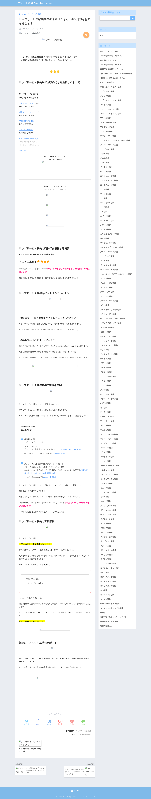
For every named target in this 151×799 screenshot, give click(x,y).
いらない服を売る (107, 82)
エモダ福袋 (104, 207)
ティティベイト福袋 (108, 341)
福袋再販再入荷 (106, 626)
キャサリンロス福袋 (108, 243)
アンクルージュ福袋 (108, 123)
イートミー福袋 (106, 167)
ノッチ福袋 (104, 390)
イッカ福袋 (104, 154)
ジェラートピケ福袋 (108, 283)
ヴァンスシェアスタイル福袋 (111, 608)
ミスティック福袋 (107, 470)
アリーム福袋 (105, 118)
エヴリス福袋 (105, 216)
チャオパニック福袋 (108, 336)
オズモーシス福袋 (107, 221)
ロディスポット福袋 (108, 577)
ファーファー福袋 (107, 421)
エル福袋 (103, 212)
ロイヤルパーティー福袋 (109, 568)
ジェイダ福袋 (105, 278)
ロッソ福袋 (104, 572)
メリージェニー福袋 (108, 510)
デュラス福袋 (105, 359)
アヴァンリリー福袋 (108, 136)
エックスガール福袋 (108, 185)
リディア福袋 (105, 546)
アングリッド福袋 (107, 127)
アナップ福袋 (105, 96)
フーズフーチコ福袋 (108, 443)
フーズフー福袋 (106, 448)
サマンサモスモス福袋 (109, 270)
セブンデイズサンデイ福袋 (110, 323)
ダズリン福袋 (105, 332)
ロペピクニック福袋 (108, 586)
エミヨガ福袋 (105, 194)
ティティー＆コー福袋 (109, 345)
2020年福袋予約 (85, 734)
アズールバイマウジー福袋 (110, 87)
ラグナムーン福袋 (107, 519)
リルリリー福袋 (106, 555)
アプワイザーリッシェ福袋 (110, 100)
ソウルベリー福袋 (107, 327)
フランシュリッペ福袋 (109, 434)
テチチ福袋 (104, 350)
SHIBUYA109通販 (26, 130)
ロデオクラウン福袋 (108, 581)
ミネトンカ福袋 (106, 483)
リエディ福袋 (105, 523)
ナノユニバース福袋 (108, 376)
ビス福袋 (103, 408)
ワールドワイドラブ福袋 (109, 604)
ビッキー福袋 (105, 412)
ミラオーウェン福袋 (108, 492)
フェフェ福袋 (105, 430)
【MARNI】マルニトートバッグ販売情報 (116, 74)
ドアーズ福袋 (105, 363)
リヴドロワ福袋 (106, 559)
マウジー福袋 (105, 461)
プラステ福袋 (105, 452)
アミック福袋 (105, 105)
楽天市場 (22, 150)
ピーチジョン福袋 (107, 417)
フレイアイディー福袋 (109, 439)
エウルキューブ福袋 (108, 176)
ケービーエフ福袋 (107, 256)
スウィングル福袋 (107, 292)
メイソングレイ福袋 (108, 506)
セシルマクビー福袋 (108, 314)
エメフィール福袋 (107, 203)
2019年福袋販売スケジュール (111, 65)
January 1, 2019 (49, 477)
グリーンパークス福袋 (109, 252)
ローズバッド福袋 (107, 595)
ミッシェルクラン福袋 (109, 474)
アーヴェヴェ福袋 (107, 149)
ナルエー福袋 (105, 381)
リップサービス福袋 (83, 731)
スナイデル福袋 (106, 296)
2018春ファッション (108, 60)
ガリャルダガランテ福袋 (109, 234)
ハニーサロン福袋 (107, 394)
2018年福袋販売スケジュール (111, 56)
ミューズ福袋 (105, 488)
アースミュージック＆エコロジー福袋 (115, 140)
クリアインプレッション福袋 (111, 247)
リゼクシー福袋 (106, 532)
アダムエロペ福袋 (107, 91)
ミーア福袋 (104, 497)
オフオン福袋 (105, 225)
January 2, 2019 (59, 453)
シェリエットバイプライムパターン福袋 (116, 274)
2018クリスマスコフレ (109, 51)
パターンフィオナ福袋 (109, 399)
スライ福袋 (104, 305)
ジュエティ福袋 (106, 287)
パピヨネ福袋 (105, 403)
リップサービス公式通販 (28, 139)
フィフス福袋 (105, 425)
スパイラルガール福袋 (109, 301)
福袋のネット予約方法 (109, 621)
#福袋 (82, 470)
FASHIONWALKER (26, 121)
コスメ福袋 (104, 261)
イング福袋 (104, 163)
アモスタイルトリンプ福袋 (110, 114)
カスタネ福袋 (105, 229)
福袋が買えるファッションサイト (113, 617)
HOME (76, 790)
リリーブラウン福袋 (108, 550)
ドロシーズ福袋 (106, 372)
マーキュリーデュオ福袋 (109, 466)
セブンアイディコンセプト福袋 (112, 319)
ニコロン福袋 (105, 385)
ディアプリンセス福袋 (109, 354)
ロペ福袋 (103, 590)
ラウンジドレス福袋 (108, 515)
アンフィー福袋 (106, 131)
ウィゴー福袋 (105, 172)
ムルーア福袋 (105, 501)
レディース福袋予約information (33, 3)
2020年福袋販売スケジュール (111, 69)
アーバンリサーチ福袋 (109, 145)
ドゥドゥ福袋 (105, 368)
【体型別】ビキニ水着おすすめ (112, 78)
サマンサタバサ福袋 (108, 265)
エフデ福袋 (104, 189)
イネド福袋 (104, 158)
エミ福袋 (103, 198)
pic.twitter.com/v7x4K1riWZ (70, 449)
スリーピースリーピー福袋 (110, 310)
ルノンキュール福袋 (108, 564)
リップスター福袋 (107, 541)
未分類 (102, 613)
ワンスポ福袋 (105, 599)
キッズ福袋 (104, 238)
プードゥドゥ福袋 (107, 457)
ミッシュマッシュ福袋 (109, 479)
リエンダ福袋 (105, 528)
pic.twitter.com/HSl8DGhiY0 (44, 473)
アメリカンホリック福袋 (109, 109)
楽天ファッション (26, 103)
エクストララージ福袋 (109, 180)
